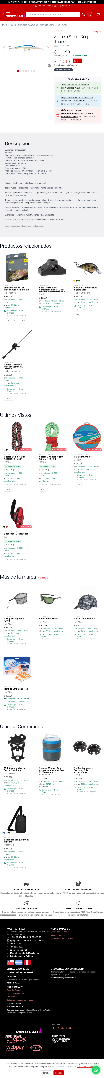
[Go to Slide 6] (31, 71)
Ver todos (43, 577)
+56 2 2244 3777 (44, 6)
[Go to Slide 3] (23, 71)
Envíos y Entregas (58, 935)
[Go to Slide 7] (34, 71)
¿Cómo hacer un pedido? (60, 932)
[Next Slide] (48, 48)
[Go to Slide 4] (26, 71)
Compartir (97, 31)
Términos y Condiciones (16, 993)
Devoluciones (12, 997)
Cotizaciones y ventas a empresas (20, 1000)
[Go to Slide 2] (20, 71)
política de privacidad (86, 1066)
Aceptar (58, 1073)
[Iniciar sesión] (89, 14)
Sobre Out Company (14, 990)
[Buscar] (83, 14)
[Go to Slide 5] (29, 71)
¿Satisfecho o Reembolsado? (62, 938)
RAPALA (58, 31)
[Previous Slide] (4, 48)
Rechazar (46, 1073)
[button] (26, 48)
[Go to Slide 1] (18, 71)
